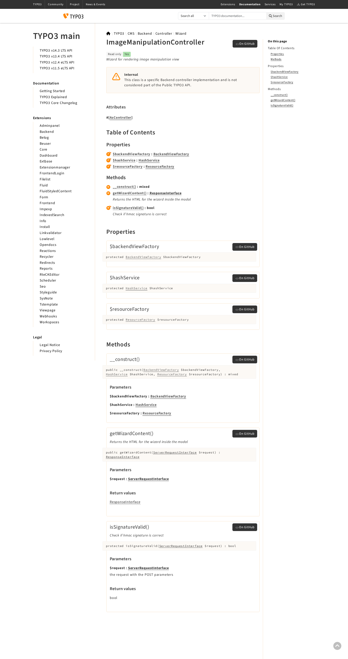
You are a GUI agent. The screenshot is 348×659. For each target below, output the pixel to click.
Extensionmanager (55, 167)
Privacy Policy (51, 350)
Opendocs (48, 244)
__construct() (124, 186)
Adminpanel (50, 125)
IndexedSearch (52, 214)
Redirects (47, 262)
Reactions (48, 250)
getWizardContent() (129, 193)
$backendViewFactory (131, 154)
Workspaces (49, 322)
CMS (131, 33)
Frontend (47, 203)
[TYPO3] (108, 33)
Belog (44, 137)
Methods (276, 59)
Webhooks (48, 316)
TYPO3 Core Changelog (58, 102)
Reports (46, 268)
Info (43, 220)
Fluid (44, 185)
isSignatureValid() (128, 207)
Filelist (45, 179)
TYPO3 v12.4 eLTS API (57, 62)
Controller (163, 33)
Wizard (180, 33)
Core (43, 149)
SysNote (46, 298)
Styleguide (48, 292)
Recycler (46, 256)
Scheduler (48, 280)
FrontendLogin (52, 173)
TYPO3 (119, 33)
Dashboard (49, 155)
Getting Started (52, 91)
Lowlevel (47, 238)
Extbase (46, 161)
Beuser (45, 143)
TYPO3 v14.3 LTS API (56, 50)
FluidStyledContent (55, 191)
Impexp (46, 209)
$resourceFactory (128, 166)
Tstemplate (49, 304)
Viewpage (47, 310)
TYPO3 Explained (53, 97)
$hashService (124, 160)
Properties (277, 54)
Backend (47, 131)
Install (45, 226)
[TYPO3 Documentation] (73, 16)
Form (44, 197)
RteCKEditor (50, 274)
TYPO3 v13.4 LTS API (56, 56)
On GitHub (247, 44)
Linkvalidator (50, 232)
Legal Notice (50, 344)
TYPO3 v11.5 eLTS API (57, 68)
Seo (43, 286)
